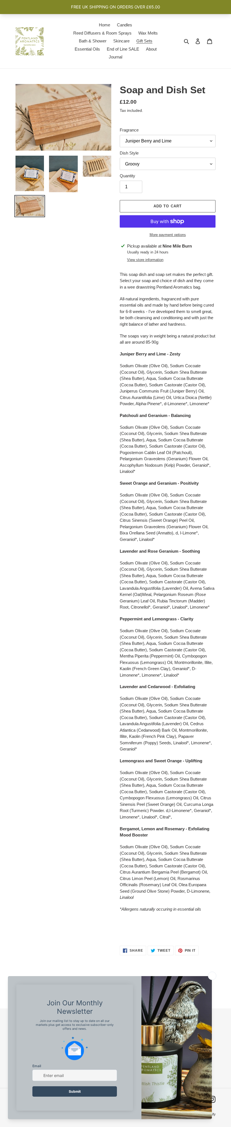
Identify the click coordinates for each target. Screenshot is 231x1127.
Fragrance (129, 130)
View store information (145, 260)
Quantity (127, 175)
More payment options (168, 235)
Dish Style (129, 153)
